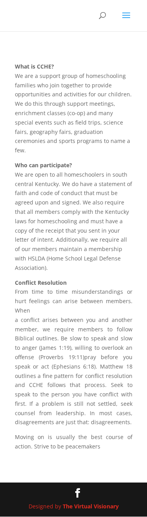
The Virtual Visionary (91, 506)
